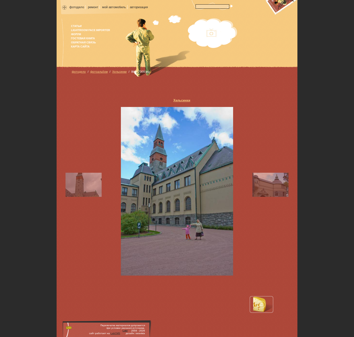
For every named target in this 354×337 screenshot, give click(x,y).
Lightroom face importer (90, 30)
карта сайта (80, 46)
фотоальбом (99, 71)
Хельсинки (119, 71)
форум (76, 34)
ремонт (93, 7)
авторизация (139, 7)
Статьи (76, 26)
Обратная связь (83, 42)
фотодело (76, 7)
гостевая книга (83, 38)
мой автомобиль (114, 7)
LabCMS (115, 333)
